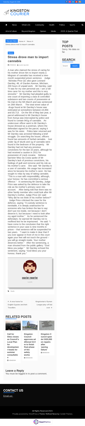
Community (39, 25)
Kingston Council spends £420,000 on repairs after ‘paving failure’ (47, 342)
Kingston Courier (67, 2)
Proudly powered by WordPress (25, 414)
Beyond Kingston (28, 31)
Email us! (8, 396)
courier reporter (30, 277)
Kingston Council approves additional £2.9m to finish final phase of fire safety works (30, 344)
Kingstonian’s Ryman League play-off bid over (44, 304)
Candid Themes (66, 414)
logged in (22, 373)
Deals (12, 291)
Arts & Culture (11, 31)
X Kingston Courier (80, 2)
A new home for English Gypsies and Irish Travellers (17, 304)
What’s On (26, 25)
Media (53, 31)
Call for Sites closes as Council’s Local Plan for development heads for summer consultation (13, 346)
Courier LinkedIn (73, 2)
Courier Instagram (70, 2)
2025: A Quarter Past (69, 31)
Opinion (43, 31)
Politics (62, 25)
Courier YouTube (76, 2)
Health (51, 25)
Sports (72, 25)
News (14, 25)
